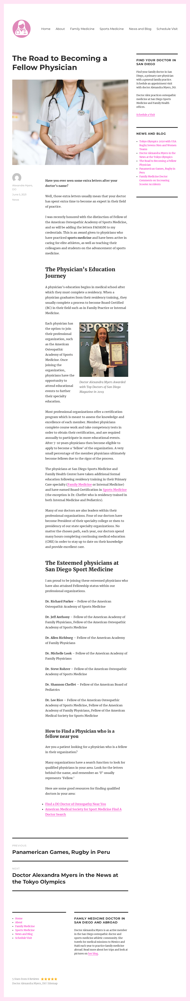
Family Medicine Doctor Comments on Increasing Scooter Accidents (154, 180)
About (60, 29)
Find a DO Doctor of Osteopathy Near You (75, 804)
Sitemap (53, 983)
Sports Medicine (112, 29)
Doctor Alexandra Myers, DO (29, 983)
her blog (93, 953)
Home (45, 29)
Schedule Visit (167, 29)
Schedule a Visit (145, 114)
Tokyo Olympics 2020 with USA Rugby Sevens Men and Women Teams (157, 145)
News (15, 199)
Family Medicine (82, 29)
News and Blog (140, 29)
